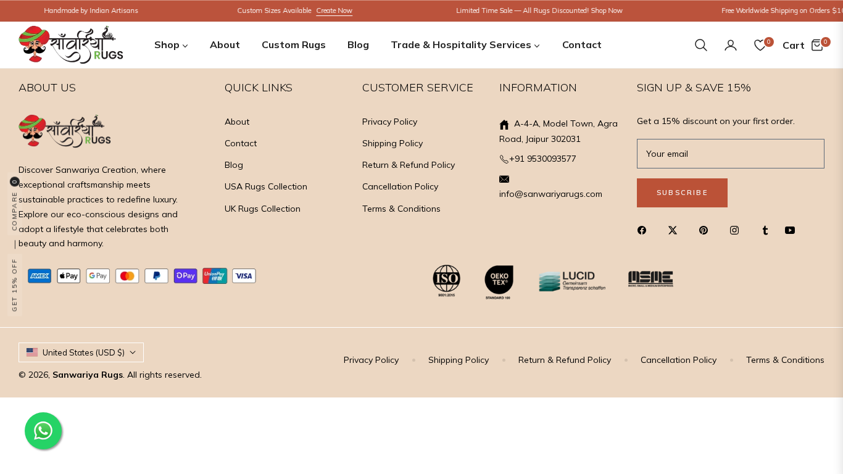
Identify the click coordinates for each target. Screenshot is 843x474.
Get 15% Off (14, 285)
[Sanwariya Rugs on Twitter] (676, 230)
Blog (234, 164)
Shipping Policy (392, 143)
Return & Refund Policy (408, 164)
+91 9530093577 (542, 158)
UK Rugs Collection (263, 208)
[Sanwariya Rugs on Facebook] (645, 230)
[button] (701, 45)
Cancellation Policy (400, 186)
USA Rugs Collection (266, 186)
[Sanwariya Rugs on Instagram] (737, 230)
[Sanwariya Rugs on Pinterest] (707, 230)
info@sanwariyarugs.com (550, 193)
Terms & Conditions (401, 208)
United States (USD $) (84, 352)
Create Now (326, 10)
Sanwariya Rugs (87, 374)
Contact (241, 143)
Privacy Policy (389, 121)
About (237, 121)
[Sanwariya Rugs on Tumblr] (765, 230)
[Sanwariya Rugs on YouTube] (793, 230)
